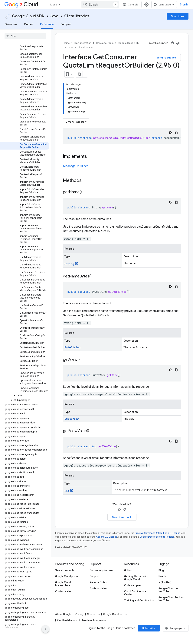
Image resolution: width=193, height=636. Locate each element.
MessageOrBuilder (75, 166)
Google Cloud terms (115, 614)
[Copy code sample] (176, 133)
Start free (177, 16)
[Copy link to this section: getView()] (83, 360)
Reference (47, 24)
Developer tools (104, 43)
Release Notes (98, 582)
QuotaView (71, 418)
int (66, 491)
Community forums (101, 570)
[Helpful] (172, 43)
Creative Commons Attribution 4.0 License (157, 533)
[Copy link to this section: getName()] (85, 192)
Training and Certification (139, 600)
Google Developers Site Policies (156, 536)
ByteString (72, 347)
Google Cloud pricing (67, 576)
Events (163, 576)
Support (94, 576)
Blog (161, 570)
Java (54, 16)
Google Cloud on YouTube (168, 590)
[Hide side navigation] (45, 629)
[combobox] (100, 4)
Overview (11, 24)
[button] (24, 395)
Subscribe (148, 628)
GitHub (128, 570)
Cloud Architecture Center (135, 593)
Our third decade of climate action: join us (81, 620)
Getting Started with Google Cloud (136, 578)
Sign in (184, 4)
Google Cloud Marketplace (63, 584)
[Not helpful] (178, 43)
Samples (66, 24)
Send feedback (166, 57)
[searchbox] (25, 36)
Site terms (93, 614)
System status (98, 588)
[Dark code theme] (170, 133)
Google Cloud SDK (28, 16)
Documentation (82, 43)
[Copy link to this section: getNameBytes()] (95, 276)
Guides (28, 24)
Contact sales (63, 591)
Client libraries (76, 16)
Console (133, 4)
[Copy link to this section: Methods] (86, 181)
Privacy (79, 614)
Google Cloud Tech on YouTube (171, 599)
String (69, 264)
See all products (64, 570)
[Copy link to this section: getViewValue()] (93, 431)
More (53, 4)
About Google (63, 614)
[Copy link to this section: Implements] (90, 156)
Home (66, 43)
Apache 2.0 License (106, 536)
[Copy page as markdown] (79, 74)
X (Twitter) (165, 582)
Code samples (132, 585)
